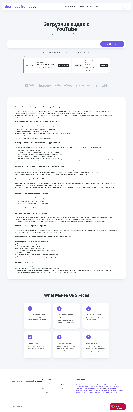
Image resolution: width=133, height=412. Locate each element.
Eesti (120, 383)
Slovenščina (79, 388)
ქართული (79, 392)
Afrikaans (79, 390)
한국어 (116, 392)
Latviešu (117, 385)
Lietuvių (110, 385)
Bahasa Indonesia (81, 394)
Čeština (87, 383)
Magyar (91, 385)
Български (79, 383)
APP (62, 388)
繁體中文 (94, 388)
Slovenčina (116, 386)
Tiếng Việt (109, 392)
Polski (87, 386)
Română (101, 386)
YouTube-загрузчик (69, 6)
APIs (97, 6)
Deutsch (99, 383)
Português (94, 386)
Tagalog (121, 390)
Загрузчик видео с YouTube (86, 6)
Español (114, 383)
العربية (91, 390)
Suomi (78, 385)
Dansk (93, 383)
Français (84, 385)
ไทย (103, 392)
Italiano (98, 385)
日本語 (104, 385)
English (116, 388)
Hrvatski (90, 392)
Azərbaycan (105, 390)
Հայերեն (97, 390)
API (43, 388)
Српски (97, 392)
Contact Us (45, 392)
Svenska (87, 388)
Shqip (85, 390)
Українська (108, 388)
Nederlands (79, 386)
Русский (108, 386)
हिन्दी (85, 392)
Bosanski (114, 390)
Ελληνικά (107, 383)
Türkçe (101, 388)
